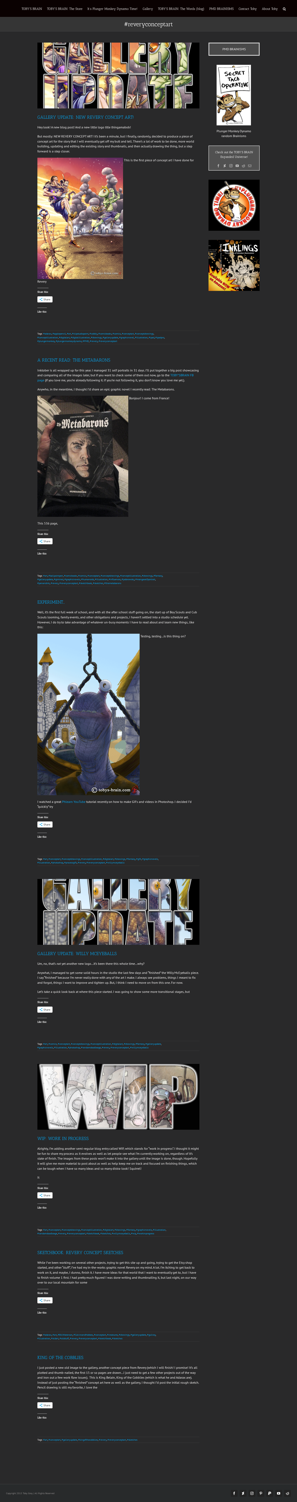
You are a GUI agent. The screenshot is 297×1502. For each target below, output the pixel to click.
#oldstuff (64, 1338)
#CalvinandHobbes (83, 1334)
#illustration (141, 337)
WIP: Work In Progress (63, 1138)
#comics (117, 333)
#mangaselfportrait (145, 579)
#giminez (58, 579)
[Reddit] (243, 165)
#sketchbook (85, 583)
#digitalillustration (80, 337)
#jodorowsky (128, 579)
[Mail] (249, 165)
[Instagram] (231, 165)
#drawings (96, 337)
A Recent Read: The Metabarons (73, 360)
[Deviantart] (224, 165)
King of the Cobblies (60, 1357)
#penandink (43, 583)
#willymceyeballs (115, 862)
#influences (115, 579)
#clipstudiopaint (80, 333)
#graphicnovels (72, 579)
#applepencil (59, 333)
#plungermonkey (46, 341)
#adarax (47, 333)
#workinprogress (145, 1233)
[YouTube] (237, 165)
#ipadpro (159, 337)
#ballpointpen (55, 575)
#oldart (55, 1338)
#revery (94, 341)
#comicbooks (105, 333)
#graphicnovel (126, 337)
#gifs (138, 858)
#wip (133, 1233)
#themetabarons (112, 583)
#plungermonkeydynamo (69, 341)
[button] (284, 8)
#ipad (151, 337)
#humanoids (87, 579)
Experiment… (51, 602)
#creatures (112, 1334)
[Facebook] (218, 165)
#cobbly (93, 333)
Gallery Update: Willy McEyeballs (77, 953)
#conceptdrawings (144, 333)
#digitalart (64, 337)
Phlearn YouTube (73, 802)
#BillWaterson (65, 1334)
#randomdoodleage (91, 1047)
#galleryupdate (110, 337)
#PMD (86, 341)
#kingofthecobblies (88, 1439)
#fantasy (158, 575)
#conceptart (128, 333)
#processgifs (70, 862)
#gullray (151, 1334)
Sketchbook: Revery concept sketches (80, 1252)
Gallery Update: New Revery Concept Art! (85, 117)
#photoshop (57, 862)
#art (69, 333)
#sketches (98, 583)
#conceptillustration (47, 337)
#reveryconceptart (108, 341)
